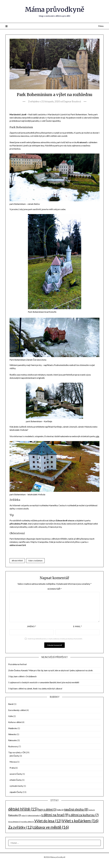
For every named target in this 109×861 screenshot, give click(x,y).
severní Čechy (16, 774)
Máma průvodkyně (54, 9)
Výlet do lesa (47, 821)
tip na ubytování (14, 821)
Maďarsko (12, 728)
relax (24, 815)
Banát (11, 704)
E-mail (77, 626)
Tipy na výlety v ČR (16, 752)
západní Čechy (16, 792)
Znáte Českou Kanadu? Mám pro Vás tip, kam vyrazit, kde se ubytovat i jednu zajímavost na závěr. (50, 670)
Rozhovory (13, 746)
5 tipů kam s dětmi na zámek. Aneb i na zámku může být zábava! (35, 688)
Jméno (31, 626)
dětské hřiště (17, 560)
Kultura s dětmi (15, 722)
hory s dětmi (47, 809)
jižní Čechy (14, 756)
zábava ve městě (51, 827)
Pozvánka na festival (17, 664)
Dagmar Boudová (72, 101)
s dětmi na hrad (54, 815)
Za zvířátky (20, 827)
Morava (13, 762)
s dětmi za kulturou (84, 815)
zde (97, 436)
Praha (12, 768)
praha (92, 810)
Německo (12, 734)
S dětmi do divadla (34, 815)
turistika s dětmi (27, 821)
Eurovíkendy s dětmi (17, 710)
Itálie (10, 716)
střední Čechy (16, 780)
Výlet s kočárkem (35, 560)
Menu (101, 26)
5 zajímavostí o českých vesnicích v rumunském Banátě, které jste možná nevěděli (43, 682)
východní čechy (16, 786)
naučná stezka (76, 809)
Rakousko (12, 740)
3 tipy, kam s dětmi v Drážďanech (22, 676)
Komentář (55, 589)
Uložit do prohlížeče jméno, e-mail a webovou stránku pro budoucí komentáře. (55, 639)
